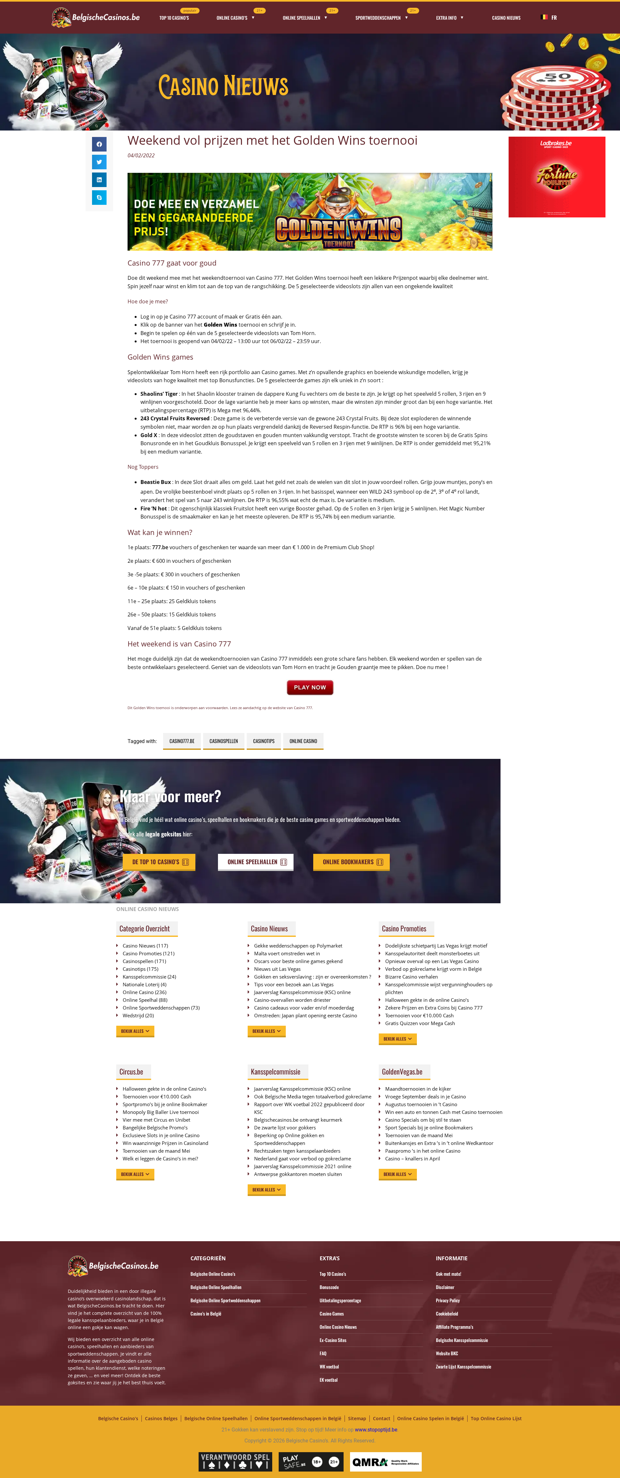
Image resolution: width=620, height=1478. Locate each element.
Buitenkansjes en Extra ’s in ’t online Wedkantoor (439, 1143)
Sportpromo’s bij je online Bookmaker (165, 1104)
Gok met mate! (448, 1273)
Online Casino (303, 740)
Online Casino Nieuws (338, 1326)
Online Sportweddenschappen (156, 1007)
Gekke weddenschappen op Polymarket (298, 945)
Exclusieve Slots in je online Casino (161, 1135)
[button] (99, 144)
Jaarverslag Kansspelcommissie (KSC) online (302, 992)
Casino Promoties (142, 953)
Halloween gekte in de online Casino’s (427, 1000)
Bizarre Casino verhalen (411, 976)
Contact (381, 1418)
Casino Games (332, 1313)
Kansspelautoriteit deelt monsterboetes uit (432, 953)
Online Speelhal (140, 1000)
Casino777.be (182, 740)
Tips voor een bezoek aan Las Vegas (294, 984)
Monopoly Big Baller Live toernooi (161, 1112)
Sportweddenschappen (386, 15)
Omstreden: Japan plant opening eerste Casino (305, 1015)
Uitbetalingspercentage (340, 1300)
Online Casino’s (240, 15)
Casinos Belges (161, 1418)
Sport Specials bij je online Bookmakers (429, 1127)
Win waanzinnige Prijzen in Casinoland (165, 1143)
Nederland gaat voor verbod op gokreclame (302, 1158)
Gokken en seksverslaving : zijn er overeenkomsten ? (312, 976)
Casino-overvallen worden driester (292, 1000)
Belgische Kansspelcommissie (462, 1339)
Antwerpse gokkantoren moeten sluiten (298, 1174)
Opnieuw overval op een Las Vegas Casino (432, 961)
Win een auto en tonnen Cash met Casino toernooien (443, 1112)
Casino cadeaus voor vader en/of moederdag (304, 1007)
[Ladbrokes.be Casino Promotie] (557, 215)
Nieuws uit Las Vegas (277, 969)
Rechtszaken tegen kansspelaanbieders (297, 1151)
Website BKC (447, 1353)
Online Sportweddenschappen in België (297, 1418)
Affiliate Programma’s (454, 1326)
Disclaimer (445, 1287)
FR (554, 17)
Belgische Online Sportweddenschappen (226, 1300)
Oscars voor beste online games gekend (298, 961)
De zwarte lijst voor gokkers (285, 1127)
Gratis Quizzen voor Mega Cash (420, 1023)
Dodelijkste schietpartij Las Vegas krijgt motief (436, 945)
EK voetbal (329, 1379)
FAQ (323, 1353)
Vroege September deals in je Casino (425, 1096)
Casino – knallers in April (412, 1158)
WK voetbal (329, 1366)
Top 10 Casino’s (178, 15)
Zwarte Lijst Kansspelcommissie (463, 1366)
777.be (160, 547)
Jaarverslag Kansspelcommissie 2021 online (302, 1166)
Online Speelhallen (309, 15)
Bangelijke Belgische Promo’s (155, 1127)
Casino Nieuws (506, 17)
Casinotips (263, 740)
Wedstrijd (133, 1015)
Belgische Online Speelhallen (216, 1287)
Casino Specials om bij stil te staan (423, 1119)
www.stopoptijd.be (376, 1430)
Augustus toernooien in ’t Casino (421, 1104)
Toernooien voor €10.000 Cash (419, 1015)
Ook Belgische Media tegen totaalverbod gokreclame (312, 1096)
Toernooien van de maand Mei (156, 1151)
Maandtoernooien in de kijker (418, 1088)
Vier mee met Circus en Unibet (156, 1119)
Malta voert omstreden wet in (287, 953)
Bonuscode (329, 1287)
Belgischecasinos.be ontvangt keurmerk (298, 1119)
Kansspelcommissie (144, 976)
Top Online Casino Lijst (496, 1418)
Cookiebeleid (447, 1313)
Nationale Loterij (141, 984)
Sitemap (357, 1418)
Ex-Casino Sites (333, 1339)
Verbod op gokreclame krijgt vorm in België (433, 969)
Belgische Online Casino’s (213, 1273)
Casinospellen (224, 740)
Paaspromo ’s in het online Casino (422, 1151)
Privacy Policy (448, 1300)
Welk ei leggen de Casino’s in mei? (160, 1158)
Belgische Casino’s (118, 1418)
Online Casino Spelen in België (430, 1418)
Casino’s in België (206, 1313)
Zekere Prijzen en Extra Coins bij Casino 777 (437, 1007)
